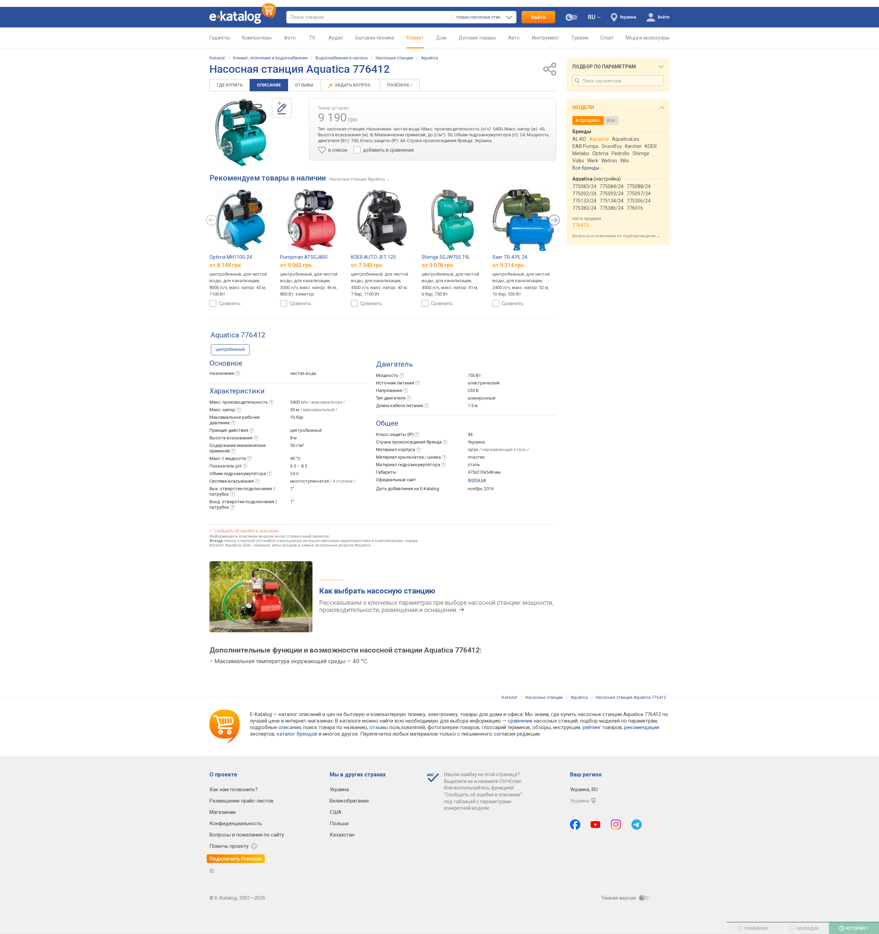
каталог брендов (297, 734)
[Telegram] (636, 824)
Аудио (336, 38)
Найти (538, 17)
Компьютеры (257, 38)
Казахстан (342, 835)
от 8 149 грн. (225, 265)
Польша (339, 823)
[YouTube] (596, 824)
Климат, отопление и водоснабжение (270, 58)
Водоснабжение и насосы (342, 58)
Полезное (399, 85)
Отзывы (304, 85)
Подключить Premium (235, 859)
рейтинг (592, 727)
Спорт (607, 38)
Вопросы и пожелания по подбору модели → (616, 236)
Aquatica (429, 58)
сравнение (520, 721)
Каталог (217, 58)
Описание (269, 85)
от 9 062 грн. (296, 265)
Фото (290, 38)
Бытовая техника (374, 38)
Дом (441, 38)
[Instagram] (616, 824)
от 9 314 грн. (508, 265)
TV (312, 38)
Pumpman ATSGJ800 (304, 257)
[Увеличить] (241, 132)
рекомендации (641, 727)
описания (289, 727)
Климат (415, 38)
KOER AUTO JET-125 (373, 257)
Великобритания (349, 801)
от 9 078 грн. (438, 265)
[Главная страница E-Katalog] (242, 17)
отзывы (378, 727)
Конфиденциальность (235, 823)
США (335, 812)
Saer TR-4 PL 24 (509, 257)
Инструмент (545, 38)
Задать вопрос (353, 85)
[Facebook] (575, 824)
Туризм (579, 38)
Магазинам (222, 812)
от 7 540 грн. (367, 265)
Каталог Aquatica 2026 (229, 545)
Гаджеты (219, 38)
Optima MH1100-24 (230, 257)
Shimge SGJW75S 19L (446, 257)
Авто (514, 38)
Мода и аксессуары (648, 38)
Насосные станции (394, 58)
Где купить (230, 85)
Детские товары (477, 38)
